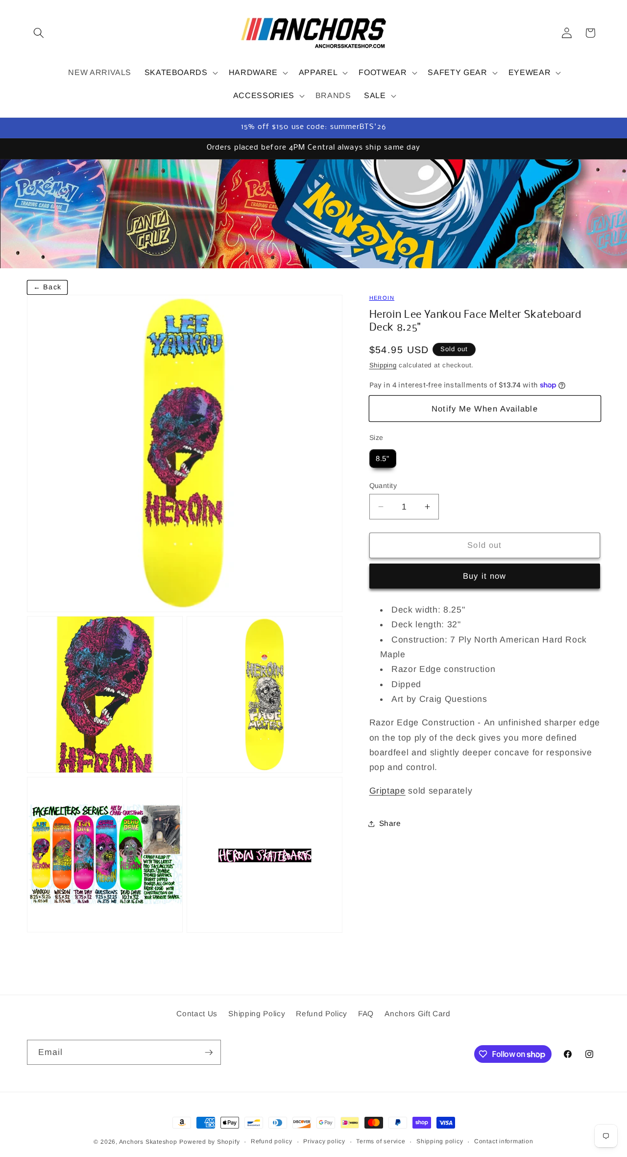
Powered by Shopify (209, 1141)
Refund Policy (321, 1014)
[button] (38, 33)
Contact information (503, 1141)
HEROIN (382, 298)
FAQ (366, 1014)
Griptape (387, 791)
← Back (47, 287)
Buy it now (484, 575)
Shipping (383, 365)
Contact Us (196, 1014)
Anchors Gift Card (417, 1014)
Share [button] (390, 823)
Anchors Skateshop (148, 1141)
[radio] (382, 458)
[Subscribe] (208, 1052)
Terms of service (380, 1141)
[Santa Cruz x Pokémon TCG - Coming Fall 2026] (313, 213)
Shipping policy (439, 1141)
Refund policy (271, 1141)
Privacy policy (324, 1141)
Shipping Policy (256, 1014)
